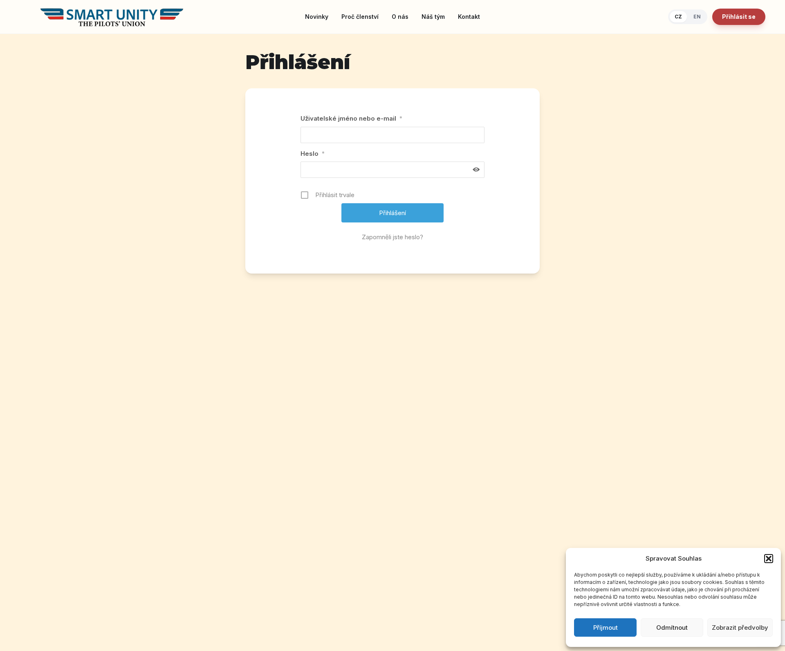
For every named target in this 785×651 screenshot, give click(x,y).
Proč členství (360, 16)
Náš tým (433, 16)
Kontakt (469, 16)
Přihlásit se (739, 16)
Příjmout (605, 627)
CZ (678, 16)
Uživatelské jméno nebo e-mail (351, 118)
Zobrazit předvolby (740, 627)
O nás (400, 16)
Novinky (316, 16)
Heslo (313, 153)
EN (697, 16)
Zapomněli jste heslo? (392, 237)
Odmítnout (672, 627)
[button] (769, 558)
